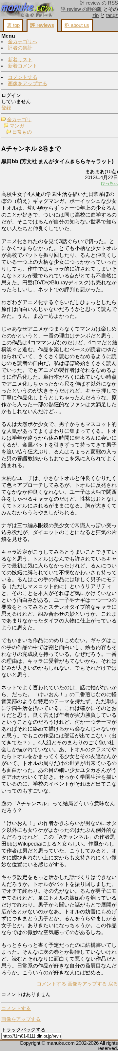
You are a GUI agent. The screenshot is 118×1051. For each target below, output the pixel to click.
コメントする (22, 77)
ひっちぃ (109, 183)
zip (95, 15)
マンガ (17, 125)
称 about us (77, 25)
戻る (113, 983)
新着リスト (20, 59)
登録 (6, 107)
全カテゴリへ (22, 41)
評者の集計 (20, 47)
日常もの (22, 132)
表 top (13, 25)
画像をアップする (27, 83)
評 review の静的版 (81, 9)
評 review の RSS (99, 3)
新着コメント (22, 65)
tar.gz (112, 15)
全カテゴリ (19, 119)
